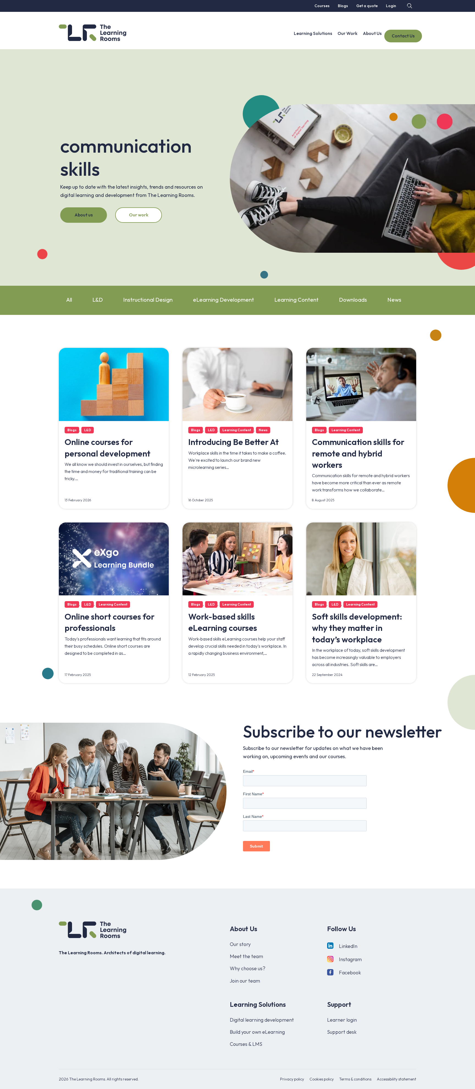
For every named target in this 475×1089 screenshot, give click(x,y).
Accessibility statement (396, 1079)
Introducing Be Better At (233, 442)
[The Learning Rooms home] (92, 930)
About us (83, 215)
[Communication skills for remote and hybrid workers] (361, 384)
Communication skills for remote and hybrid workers (358, 453)
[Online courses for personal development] (114, 384)
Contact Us (403, 35)
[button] (409, 6)
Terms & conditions (355, 1079)
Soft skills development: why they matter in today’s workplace (357, 628)
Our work (138, 215)
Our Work (347, 33)
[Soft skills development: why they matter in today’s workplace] (361, 558)
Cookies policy (322, 1079)
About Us (372, 33)
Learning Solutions (313, 33)
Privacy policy (292, 1079)
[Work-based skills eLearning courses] (237, 558)
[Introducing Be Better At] (237, 384)
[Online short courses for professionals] (114, 558)
